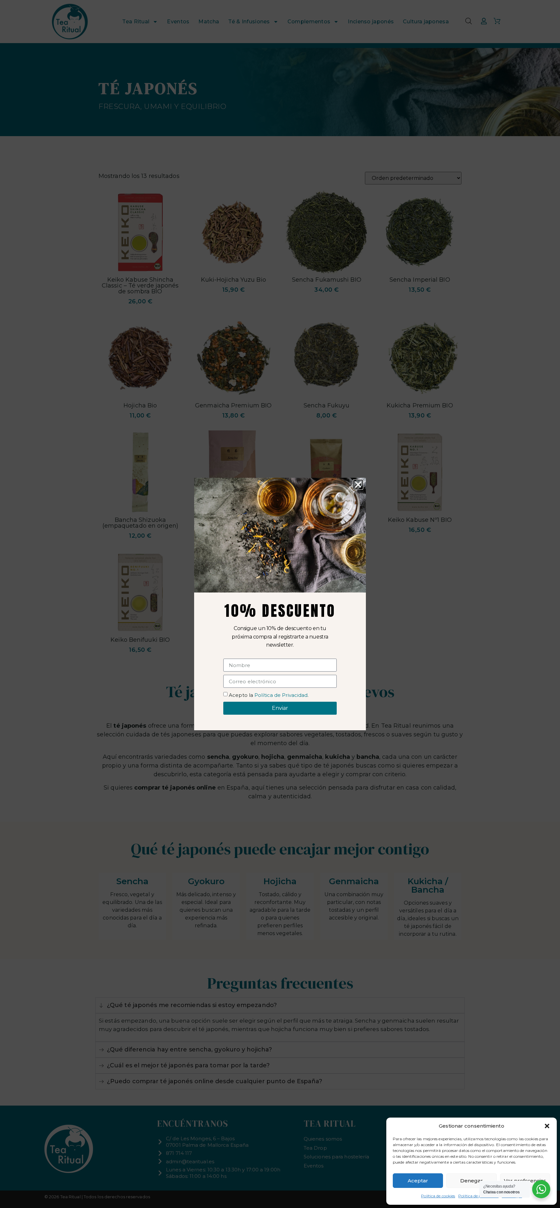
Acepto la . (269, 695)
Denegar (471, 1181)
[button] (547, 1126)
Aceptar (418, 1181)
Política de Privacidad (281, 695)
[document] (280, 604)
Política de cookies (438, 1195)
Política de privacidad (478, 1195)
